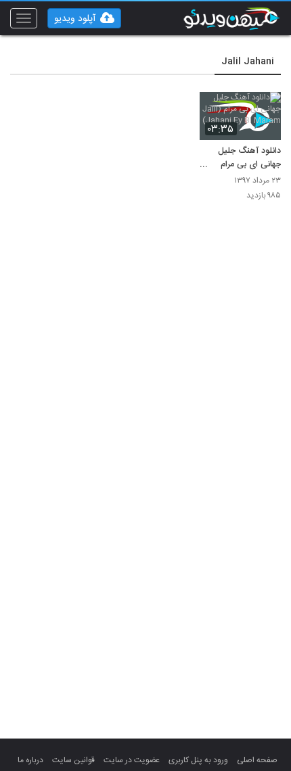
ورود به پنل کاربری (198, 760)
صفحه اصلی (257, 760)
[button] (84, 18)
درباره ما (30, 760)
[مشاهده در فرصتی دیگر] (264, 110)
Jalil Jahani (247, 61)
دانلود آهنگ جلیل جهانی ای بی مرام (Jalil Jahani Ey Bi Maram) (241, 158)
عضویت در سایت (132, 760)
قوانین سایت (73, 760)
